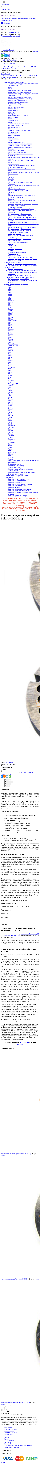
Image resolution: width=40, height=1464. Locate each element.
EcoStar (10, 334)
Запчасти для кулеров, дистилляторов (20, 257)
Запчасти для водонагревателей (18, 242)
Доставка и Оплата (10, 1429)
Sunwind (10, 430)
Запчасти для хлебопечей (16, 150)
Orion (10, 390)
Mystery (10, 379)
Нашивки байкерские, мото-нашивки (20, 489)
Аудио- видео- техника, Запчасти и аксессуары (19, 277)
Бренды (6, 1439)
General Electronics (14, 345)
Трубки (10, 187)
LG (9, 175)
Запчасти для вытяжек (15, 249)
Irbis (9, 365)
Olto (9, 395)
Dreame (10, 325)
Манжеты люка (13, 132)
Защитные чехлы (13, 470)
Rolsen (10, 407)
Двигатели (11, 184)
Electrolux (11, 179)
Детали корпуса (13, 254)
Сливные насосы (13, 139)
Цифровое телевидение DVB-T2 (18, 279)
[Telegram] (7, 776)
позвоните (19, 1044)
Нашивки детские (14, 487)
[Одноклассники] (4, 776)
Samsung (11, 177)
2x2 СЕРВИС (5, 4)
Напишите (24, 1042)
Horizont (10, 350)
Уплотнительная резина (15, 167)
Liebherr (10, 180)
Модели (6, 1437)
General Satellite (13, 344)
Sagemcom (11, 425)
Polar (9, 400)
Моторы (10, 250)
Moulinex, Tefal (13, 120)
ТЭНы (10, 140)
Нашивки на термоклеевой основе (19, 479)
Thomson (11, 435)
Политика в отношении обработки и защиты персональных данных (18, 1446)
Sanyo (10, 420)
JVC (9, 369)
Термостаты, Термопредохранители (19, 239)
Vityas (10, 445)
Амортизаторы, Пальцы (15, 125)
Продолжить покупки (8, 15)
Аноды (10, 244)
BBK (9, 299)
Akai (9, 289)
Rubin (10, 405)
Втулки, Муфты (13, 109)
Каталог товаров (11, 18)
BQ (9, 304)
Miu (9, 382)
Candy (10, 307)
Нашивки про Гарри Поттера (17, 495)
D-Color (10, 317)
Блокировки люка (14, 127)
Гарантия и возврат (10, 1432)
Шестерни (11, 114)
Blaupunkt (11, 300)
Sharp (10, 419)
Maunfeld (11, 380)
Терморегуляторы (13, 164)
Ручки (10, 162)
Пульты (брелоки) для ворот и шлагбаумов (21, 472)
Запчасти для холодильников (17, 152)
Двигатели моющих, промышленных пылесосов (23, 185)
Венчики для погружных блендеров (19, 90)
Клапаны (11, 129)
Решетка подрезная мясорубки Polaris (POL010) (16, 1154)
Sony (9, 414)
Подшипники (12, 134)
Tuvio (10, 444)
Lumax (10, 375)
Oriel (9, 389)
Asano (10, 294)
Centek (10, 310)
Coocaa (10, 309)
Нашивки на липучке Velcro (17, 480)
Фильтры (11, 149)
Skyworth (11, 427)
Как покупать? (9, 1431)
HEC (9, 362)
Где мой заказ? (5, 74)
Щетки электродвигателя (16, 142)
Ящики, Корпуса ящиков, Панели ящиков (21, 169)
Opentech (11, 394)
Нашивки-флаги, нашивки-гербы (18, 490)
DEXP (10, 314)
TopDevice (11, 442)
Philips (10, 397)
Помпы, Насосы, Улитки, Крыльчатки (20, 147)
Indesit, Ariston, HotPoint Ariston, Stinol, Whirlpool (23, 172)
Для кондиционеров (14, 464)
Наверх (3, 1462)
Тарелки (10, 105)
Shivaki (10, 415)
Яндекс (10, 459)
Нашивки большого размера (17, 485)
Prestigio (10, 404)
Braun (10, 87)
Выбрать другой (15, 36)
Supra (10, 417)
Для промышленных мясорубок (18, 115)
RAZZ (10, 410)
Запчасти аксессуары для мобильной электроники (20, 270)
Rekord (10, 409)
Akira (10, 290)
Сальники (11, 137)
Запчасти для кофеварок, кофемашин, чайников (23, 204)
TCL (9, 440)
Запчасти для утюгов (14, 255)
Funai (10, 335)
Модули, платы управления (17, 252)
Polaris (10, 122)
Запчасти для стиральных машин (18, 124)
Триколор (11, 457)
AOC (9, 292)
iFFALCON (11, 367)
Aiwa (9, 287)
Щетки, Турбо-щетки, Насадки (18, 190)
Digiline (10, 319)
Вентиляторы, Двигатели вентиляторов (20, 154)
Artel (9, 297)
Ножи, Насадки (13, 110)
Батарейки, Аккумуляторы (16, 465)
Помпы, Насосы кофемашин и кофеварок (21, 209)
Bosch (10, 89)
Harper (10, 352)
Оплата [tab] (7, 786)
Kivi (9, 370)
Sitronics (10, 422)
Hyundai (10, 349)
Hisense (10, 357)
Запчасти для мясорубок (8, 77)
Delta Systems (12, 320)
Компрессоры (12, 155)
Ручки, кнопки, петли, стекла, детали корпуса (22, 227)
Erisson (10, 330)
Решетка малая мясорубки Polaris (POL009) (14, 1279)
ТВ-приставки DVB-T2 (15, 467)
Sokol (10, 424)
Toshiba (10, 437)
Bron (9, 305)
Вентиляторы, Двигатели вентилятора (20, 99)
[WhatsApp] (10, 776)
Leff (9, 377)
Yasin (9, 455)
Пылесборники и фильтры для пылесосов (21, 195)
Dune (9, 322)
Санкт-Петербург (13, 32)
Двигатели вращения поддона (17, 100)
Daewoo (10, 312)
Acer (9, 285)
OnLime (10, 392)
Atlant (10, 170)
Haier (9, 354)
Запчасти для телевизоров (12, 262)
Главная (3, 18)
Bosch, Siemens (13, 117)
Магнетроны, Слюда (14, 104)
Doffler (10, 327)
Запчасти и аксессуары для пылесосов (20, 182)
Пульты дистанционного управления (16, 284)
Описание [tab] (8, 780)
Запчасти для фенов (14, 260)
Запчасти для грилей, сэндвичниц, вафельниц (22, 259)
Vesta (9, 450)
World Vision (12, 452)
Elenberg (10, 329)
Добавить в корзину (26, 772)
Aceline (10, 295)
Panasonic (11, 399)
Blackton (10, 302)
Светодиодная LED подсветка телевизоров (22, 264)
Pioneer (10, 402)
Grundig (10, 339)
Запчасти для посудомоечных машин (20, 144)
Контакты (8, 20)
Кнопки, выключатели (15, 269)
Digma (10, 324)
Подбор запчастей (22, 18)
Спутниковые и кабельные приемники (20, 469)
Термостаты (12, 245)
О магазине (8, 1427)
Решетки (11, 112)
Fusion (10, 337)
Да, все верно (5, 36)
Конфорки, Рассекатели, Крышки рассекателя (22, 222)
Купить (3, 1155)
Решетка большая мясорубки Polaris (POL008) (15, 1402)
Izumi (10, 364)
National (10, 385)
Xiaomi (10, 454)
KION (10, 372)
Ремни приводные (14, 135)
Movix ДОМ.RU (13, 384)
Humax (10, 355)
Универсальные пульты (15, 474)
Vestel (10, 447)
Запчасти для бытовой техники (28, 75)
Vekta (10, 449)
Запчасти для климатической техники (20, 215)
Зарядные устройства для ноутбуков (19, 275)
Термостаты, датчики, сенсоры (18, 232)
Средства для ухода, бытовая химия (19, 130)
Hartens (10, 360)
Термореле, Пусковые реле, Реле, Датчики (21, 165)
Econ (9, 332)
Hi (9, 359)
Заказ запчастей (9, 1440)
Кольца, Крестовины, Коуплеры (18, 102)
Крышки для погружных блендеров (19, 92)
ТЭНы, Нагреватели (14, 234)
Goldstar (10, 340)
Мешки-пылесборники (15, 197)
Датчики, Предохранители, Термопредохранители (16, 206)
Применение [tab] (8, 782)
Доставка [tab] (7, 784)
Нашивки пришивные (15, 482)
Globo (10, 342)
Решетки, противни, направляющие (19, 230)
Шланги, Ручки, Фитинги (16, 189)
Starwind (10, 432)
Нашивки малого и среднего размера (20, 484)
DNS (9, 315)
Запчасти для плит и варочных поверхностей (22, 217)
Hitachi (10, 347)
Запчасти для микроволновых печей (19, 97)
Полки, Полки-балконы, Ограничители (20, 160)
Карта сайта (8, 1444)
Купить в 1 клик (6, 774)
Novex (10, 387)
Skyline (10, 434)
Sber (9, 429)
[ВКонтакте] (2, 776)
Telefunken (11, 439)
